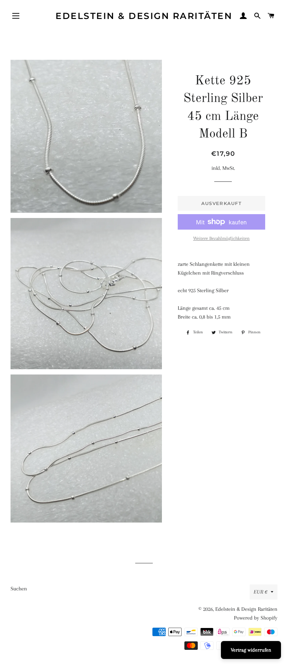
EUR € (260, 592)
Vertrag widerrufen (251, 650)
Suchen (19, 588)
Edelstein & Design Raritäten (143, 16)
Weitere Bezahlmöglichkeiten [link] (221, 238)
